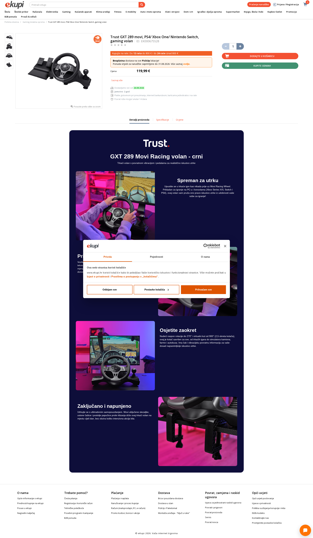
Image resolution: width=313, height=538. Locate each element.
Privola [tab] (108, 256)
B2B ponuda (11, 16)
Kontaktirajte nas (260, 517)
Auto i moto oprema (150, 11)
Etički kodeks (258, 513)
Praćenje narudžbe (259, 4)
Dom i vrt (188, 11)
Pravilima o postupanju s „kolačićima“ (134, 276)
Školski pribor (21, 11)
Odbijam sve (110, 289)
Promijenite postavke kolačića (267, 522)
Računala (37, 11)
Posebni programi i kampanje (78, 513)
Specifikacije (162, 119)
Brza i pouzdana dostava (170, 498)
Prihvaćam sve (203, 289)
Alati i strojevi (172, 11)
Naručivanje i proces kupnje (125, 503)
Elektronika (52, 11)
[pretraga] (142, 5)
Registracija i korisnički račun (78, 503)
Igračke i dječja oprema (209, 11)
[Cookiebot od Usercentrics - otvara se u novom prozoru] (206, 246)
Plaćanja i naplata (120, 498)
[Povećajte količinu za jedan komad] (240, 46)
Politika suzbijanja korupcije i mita (268, 508)
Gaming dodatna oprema (34, 22)
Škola (7, 11)
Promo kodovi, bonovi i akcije (125, 513)
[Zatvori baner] (225, 246)
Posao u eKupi (24, 508)
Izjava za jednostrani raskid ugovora (223, 502)
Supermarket (233, 11)
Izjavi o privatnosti (98, 276)
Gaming (66, 11)
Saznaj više (117, 80)
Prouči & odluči (29, 16)
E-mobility (131, 11)
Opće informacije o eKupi (29, 498)
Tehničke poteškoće (74, 508)
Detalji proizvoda (139, 121)
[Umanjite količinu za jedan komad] (225, 46)
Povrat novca (211, 522)
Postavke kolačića (154, 289)
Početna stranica (12, 22)
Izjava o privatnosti (261, 503)
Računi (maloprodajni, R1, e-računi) (128, 508)
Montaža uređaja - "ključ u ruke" (174, 513)
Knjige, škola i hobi (253, 11)
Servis (208, 517)
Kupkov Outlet (275, 11)
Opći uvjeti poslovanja (263, 498)
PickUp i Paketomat (167, 508)
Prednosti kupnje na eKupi (30, 503)
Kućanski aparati (83, 11)
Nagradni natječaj (26, 513)
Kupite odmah (262, 65)
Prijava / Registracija (288, 4)
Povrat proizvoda (213, 512)
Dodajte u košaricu (262, 56)
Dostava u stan (165, 503)
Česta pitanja (70, 498)
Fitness (117, 11)
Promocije (291, 11)
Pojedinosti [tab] (156, 256)
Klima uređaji (103, 11)
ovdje (186, 63)
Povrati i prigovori (213, 507)
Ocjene (179, 119)
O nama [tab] (205, 256)
